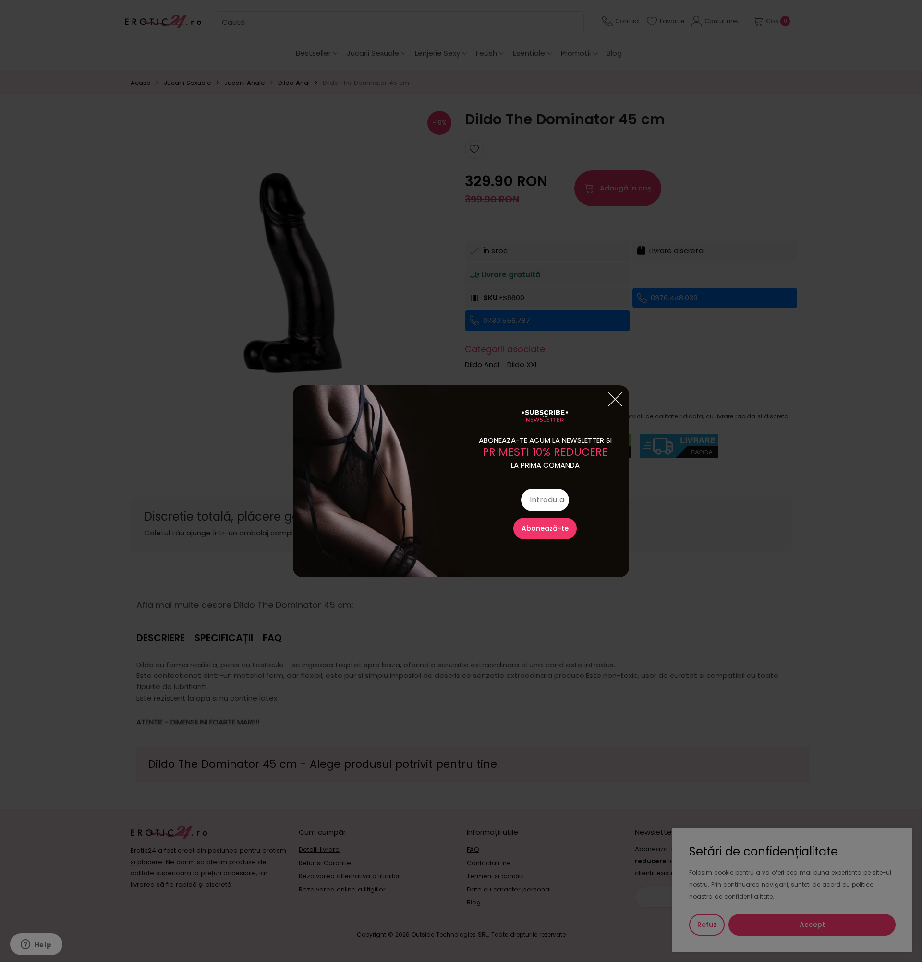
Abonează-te (545, 528)
